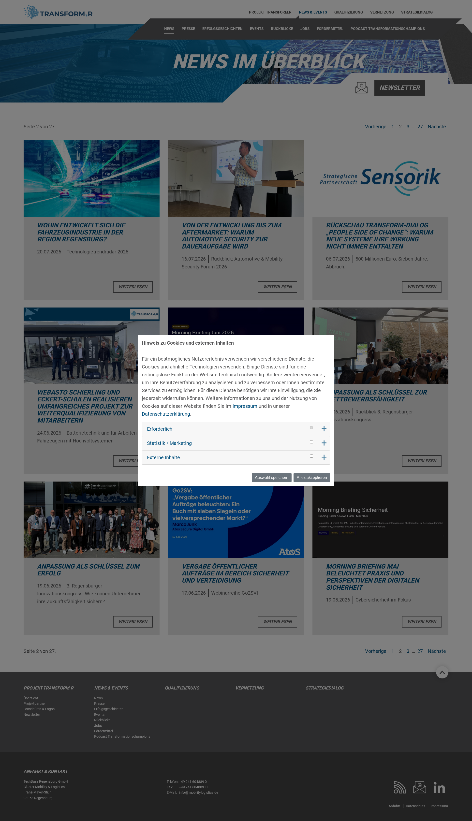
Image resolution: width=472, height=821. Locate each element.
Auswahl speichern (271, 477)
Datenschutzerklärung (166, 414)
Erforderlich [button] (159, 429)
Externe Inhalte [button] (163, 457)
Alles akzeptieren (312, 477)
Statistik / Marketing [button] (169, 443)
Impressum (245, 406)
